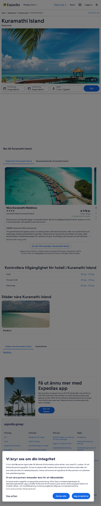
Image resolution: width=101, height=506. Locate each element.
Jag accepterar (81, 496)
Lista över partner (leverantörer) (21, 489)
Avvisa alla (61, 496)
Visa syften (11, 496)
